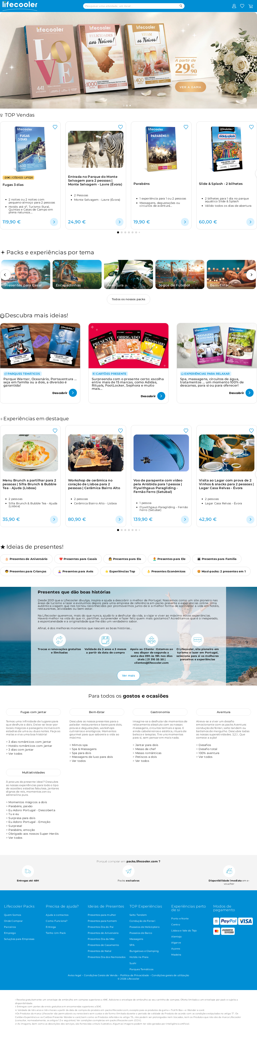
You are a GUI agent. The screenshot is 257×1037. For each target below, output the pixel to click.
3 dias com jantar (21, 749)
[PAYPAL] (228, 923)
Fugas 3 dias (13, 185)
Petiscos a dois (146, 757)
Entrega (51, 926)
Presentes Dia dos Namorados (107, 957)
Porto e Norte (180, 918)
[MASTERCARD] (216, 933)
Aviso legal (74, 975)
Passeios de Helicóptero (145, 926)
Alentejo (176, 936)
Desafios (205, 745)
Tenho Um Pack (56, 932)
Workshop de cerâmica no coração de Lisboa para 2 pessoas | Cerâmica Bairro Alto (94, 484)
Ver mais (128, 675)
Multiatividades (33, 772)
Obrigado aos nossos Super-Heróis (33, 834)
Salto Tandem (138, 914)
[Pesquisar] (181, 5)
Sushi (133, 963)
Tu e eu (13, 814)
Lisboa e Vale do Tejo (184, 930)
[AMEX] (228, 933)
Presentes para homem (102, 920)
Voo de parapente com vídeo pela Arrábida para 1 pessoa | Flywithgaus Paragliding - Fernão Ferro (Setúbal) (158, 486)
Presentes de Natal (99, 951)
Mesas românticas (148, 753)
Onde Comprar (13, 920)
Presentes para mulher (102, 914)
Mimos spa (80, 745)
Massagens (136, 938)
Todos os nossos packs (128, 299)
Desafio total (208, 749)
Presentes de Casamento (103, 944)
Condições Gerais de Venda (100, 975)
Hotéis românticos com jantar (30, 746)
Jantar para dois (146, 745)
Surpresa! (15, 826)
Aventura (223, 712)
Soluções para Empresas (19, 938)
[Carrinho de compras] (250, 6)
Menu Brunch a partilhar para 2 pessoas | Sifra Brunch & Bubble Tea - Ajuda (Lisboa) (29, 484)
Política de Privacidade (134, 975)
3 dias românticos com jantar (29, 742)
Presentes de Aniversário (103, 932)
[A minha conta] (234, 6)
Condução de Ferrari (142, 920)
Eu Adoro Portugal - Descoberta (31, 810)
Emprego (10, 932)
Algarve (176, 942)
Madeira (176, 954)
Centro (175, 924)
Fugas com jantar (33, 712)
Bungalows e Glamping (144, 951)
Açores (175, 948)
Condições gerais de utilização (170, 975)
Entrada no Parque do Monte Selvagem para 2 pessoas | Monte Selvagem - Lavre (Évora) (95, 180)
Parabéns (142, 184)
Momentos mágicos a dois (27, 802)
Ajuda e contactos (57, 914)
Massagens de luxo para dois (92, 757)
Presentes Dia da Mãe (101, 938)
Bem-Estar (97, 712)
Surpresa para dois (21, 818)
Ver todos (15, 753)
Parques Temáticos (141, 969)
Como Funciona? (56, 920)
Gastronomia (160, 712)
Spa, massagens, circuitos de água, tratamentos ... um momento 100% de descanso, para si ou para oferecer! (212, 382)
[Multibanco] (216, 923)
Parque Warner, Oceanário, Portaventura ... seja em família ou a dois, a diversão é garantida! (40, 382)
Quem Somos (12, 914)
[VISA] (245, 923)
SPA (132, 944)
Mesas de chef (145, 749)
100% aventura (209, 753)
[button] (127, 106)
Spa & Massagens (84, 749)
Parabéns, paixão (20, 806)
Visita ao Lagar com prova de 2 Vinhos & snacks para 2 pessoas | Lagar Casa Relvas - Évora (226, 484)
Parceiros (10, 926)
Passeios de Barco (141, 932)
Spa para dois (81, 753)
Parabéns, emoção (21, 830)
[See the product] (54, 222)
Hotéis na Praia (139, 957)
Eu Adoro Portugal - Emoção (29, 822)
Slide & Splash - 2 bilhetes (221, 184)
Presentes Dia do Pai (101, 926)
